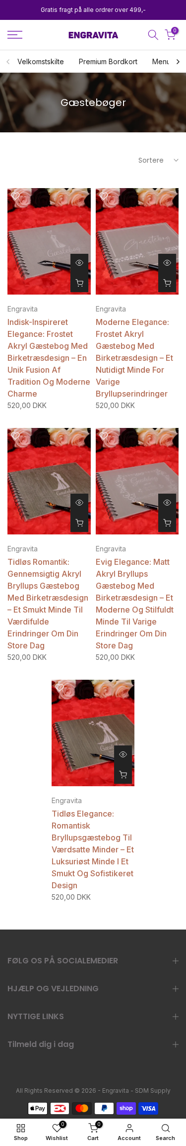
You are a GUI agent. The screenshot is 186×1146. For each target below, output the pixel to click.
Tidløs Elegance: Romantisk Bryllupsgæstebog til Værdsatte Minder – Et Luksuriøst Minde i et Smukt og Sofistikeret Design (93, 849)
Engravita (22, 309)
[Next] (177, 62)
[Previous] (8, 62)
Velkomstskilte (40, 61)
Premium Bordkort (108, 61)
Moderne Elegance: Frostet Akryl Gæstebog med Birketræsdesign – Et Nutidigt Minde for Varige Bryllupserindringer (134, 358)
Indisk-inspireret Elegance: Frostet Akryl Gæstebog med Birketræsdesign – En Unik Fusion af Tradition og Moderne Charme (48, 358)
